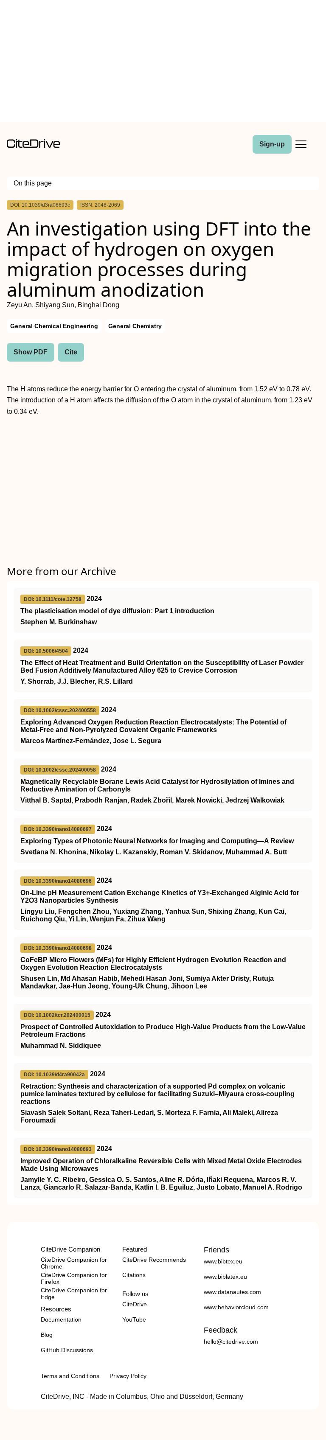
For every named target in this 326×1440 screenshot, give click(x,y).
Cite (71, 352)
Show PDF (31, 352)
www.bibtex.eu (223, 1261)
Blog (47, 1334)
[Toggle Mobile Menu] (301, 144)
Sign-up (272, 144)
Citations (134, 1275)
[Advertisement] (163, 62)
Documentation (61, 1319)
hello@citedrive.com (231, 1341)
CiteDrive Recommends (154, 1259)
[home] (33, 145)
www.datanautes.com (232, 1291)
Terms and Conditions (70, 1376)
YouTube (134, 1319)
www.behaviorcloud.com (236, 1307)
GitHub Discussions (67, 1350)
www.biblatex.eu (225, 1276)
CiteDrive (134, 1304)
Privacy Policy (128, 1376)
